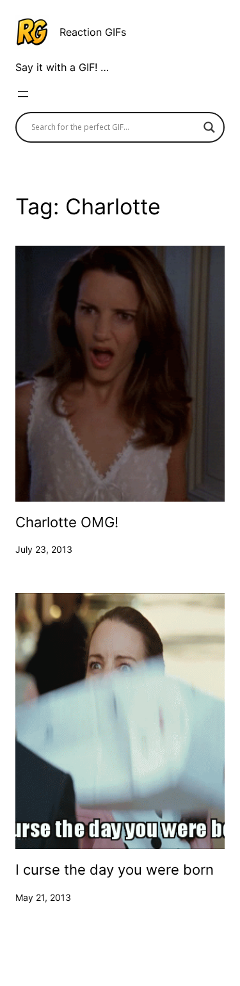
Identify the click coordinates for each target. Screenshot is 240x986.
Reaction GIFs (93, 32)
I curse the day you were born (114, 870)
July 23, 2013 (43, 549)
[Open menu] (23, 94)
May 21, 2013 (43, 897)
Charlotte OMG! (66, 522)
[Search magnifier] (209, 127)
